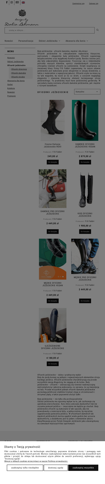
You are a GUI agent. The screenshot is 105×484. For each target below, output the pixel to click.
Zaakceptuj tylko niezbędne (25, 467)
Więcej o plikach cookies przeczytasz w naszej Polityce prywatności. (36, 461)
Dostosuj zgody (55, 467)
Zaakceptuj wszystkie (83, 467)
